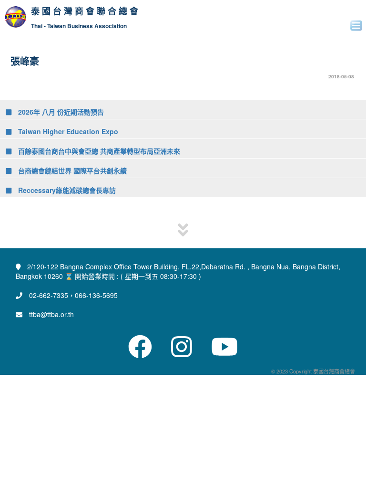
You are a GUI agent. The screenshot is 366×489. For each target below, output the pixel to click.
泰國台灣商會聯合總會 (86, 11)
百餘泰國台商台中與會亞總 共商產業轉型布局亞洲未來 (98, 151)
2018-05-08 (341, 76)
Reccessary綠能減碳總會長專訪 (66, 190)
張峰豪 (24, 61)
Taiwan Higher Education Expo (67, 131)
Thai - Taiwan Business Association (79, 26)
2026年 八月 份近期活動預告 (60, 112)
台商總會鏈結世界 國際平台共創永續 (71, 170)
